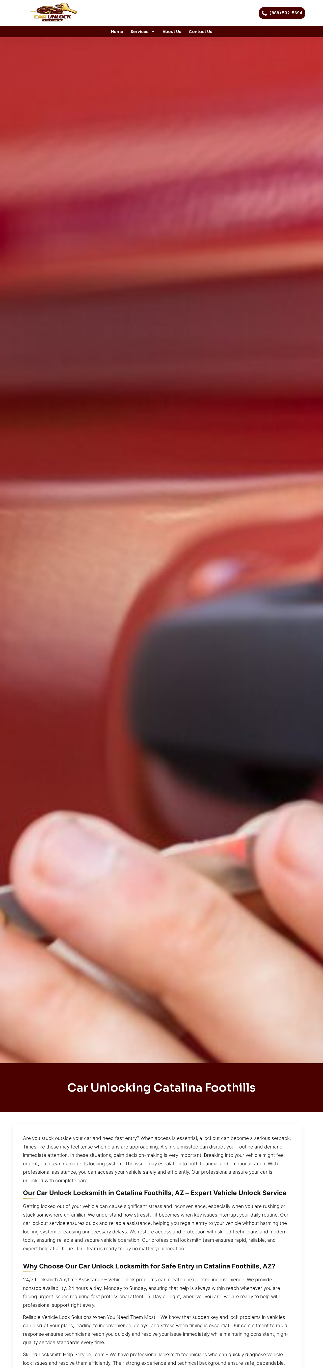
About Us (172, 32)
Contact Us (200, 32)
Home (117, 32)
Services (139, 32)
